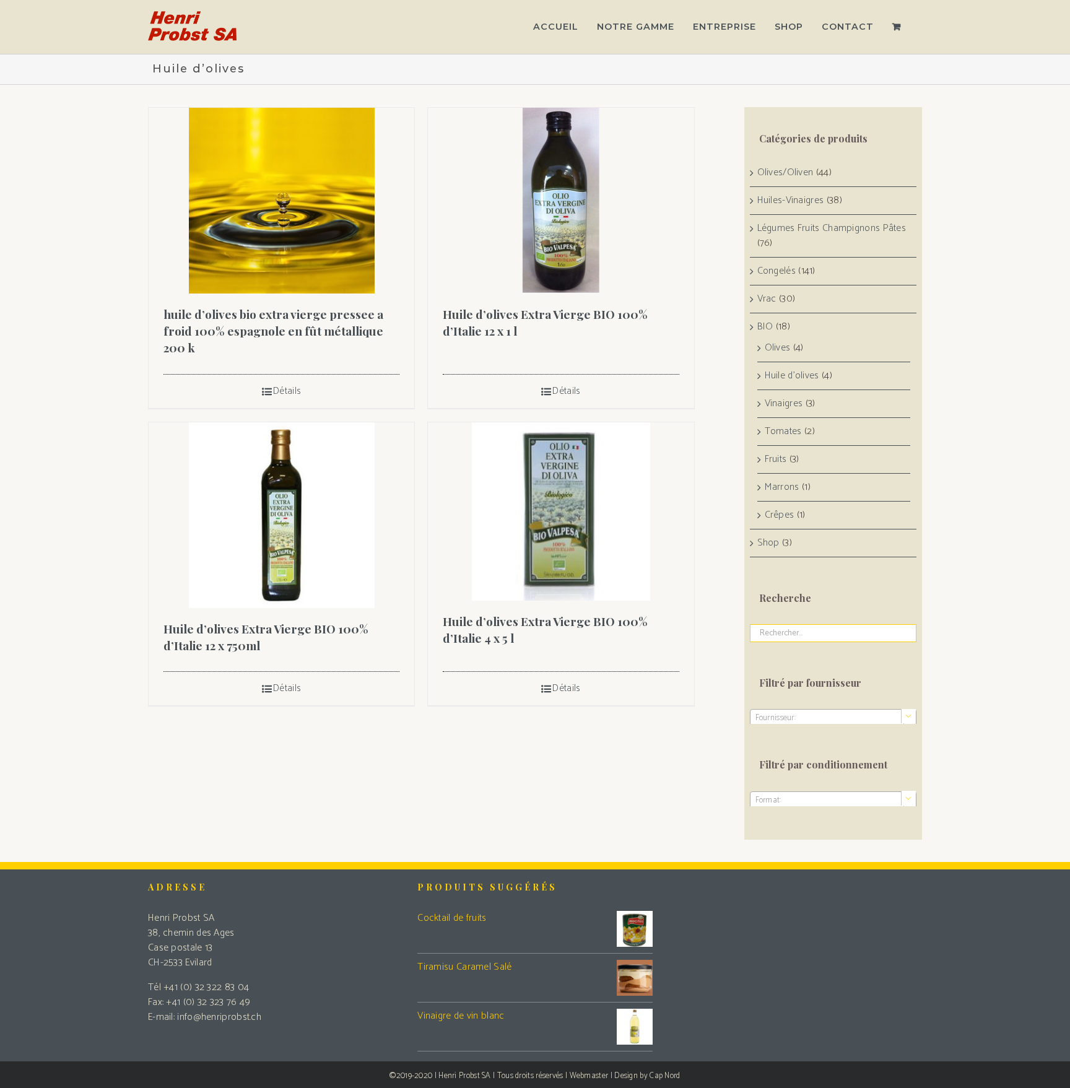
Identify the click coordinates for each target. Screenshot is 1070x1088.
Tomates (783, 431)
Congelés (776, 271)
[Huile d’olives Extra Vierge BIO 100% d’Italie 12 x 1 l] (561, 201)
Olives (778, 348)
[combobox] (833, 717)
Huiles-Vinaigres (790, 200)
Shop (768, 543)
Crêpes (779, 515)
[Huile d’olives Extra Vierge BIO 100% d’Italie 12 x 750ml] (281, 515)
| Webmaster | (589, 1075)
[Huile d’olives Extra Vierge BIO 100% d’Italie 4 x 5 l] (561, 511)
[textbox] (833, 718)
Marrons (782, 487)
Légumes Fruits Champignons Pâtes (832, 228)
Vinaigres (784, 403)
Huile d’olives (792, 375)
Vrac (766, 299)
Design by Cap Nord (647, 1075)
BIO (765, 327)
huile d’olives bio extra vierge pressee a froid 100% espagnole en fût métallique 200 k (273, 330)
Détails (287, 391)
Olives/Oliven (785, 172)
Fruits (776, 459)
